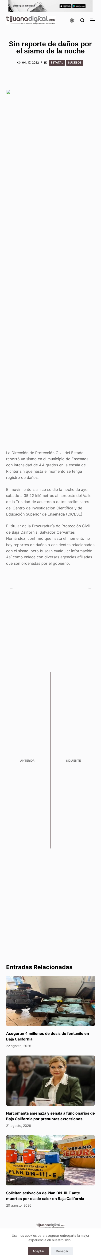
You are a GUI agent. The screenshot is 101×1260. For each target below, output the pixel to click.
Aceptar (38, 1251)
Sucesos (75, 62)
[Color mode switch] (72, 20)
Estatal (57, 62)
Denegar (62, 1251)
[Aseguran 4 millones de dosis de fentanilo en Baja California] (50, 1001)
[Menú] (92, 20)
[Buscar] (82, 20)
